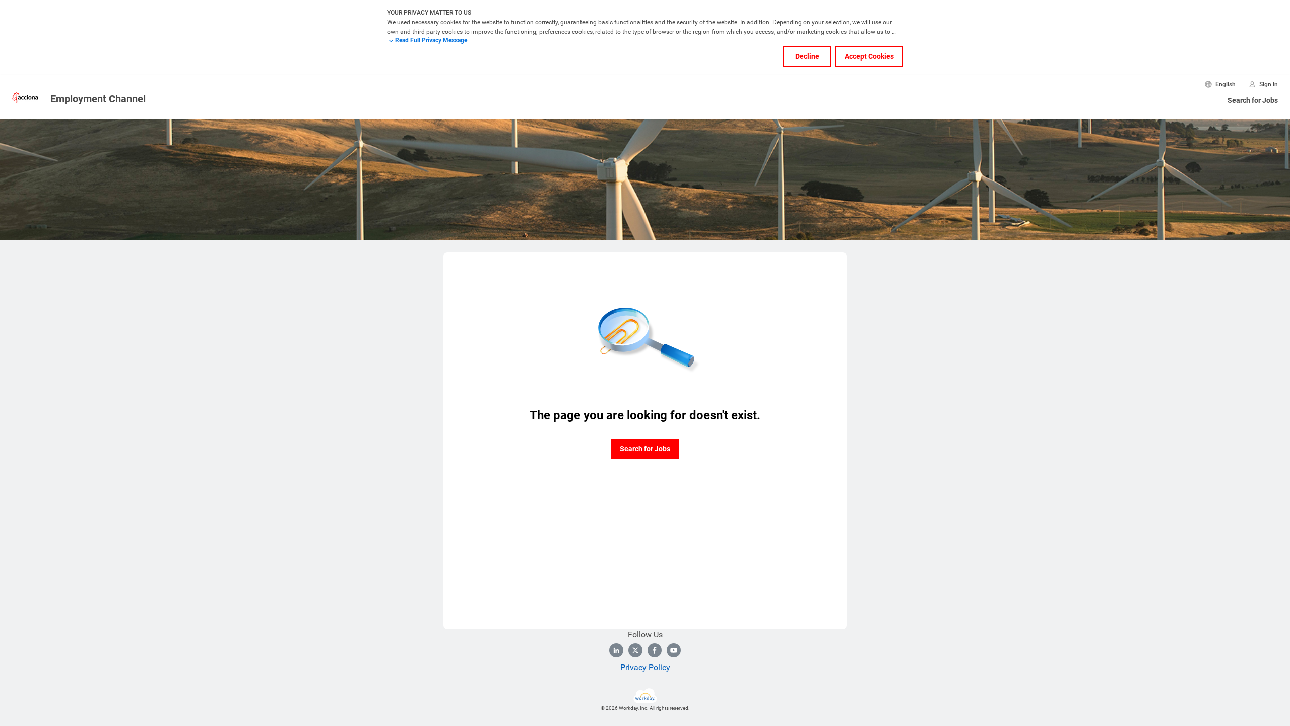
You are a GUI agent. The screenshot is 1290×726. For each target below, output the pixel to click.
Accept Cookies (869, 56)
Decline (807, 56)
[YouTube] (674, 650)
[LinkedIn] (616, 650)
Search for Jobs (1253, 100)
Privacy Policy (645, 667)
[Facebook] (655, 650)
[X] (635, 650)
